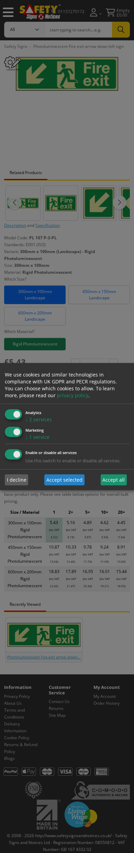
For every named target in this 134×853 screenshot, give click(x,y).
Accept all (113, 479)
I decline (16, 479)
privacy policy (72, 395)
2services (38, 419)
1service (37, 436)
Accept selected (64, 479)
